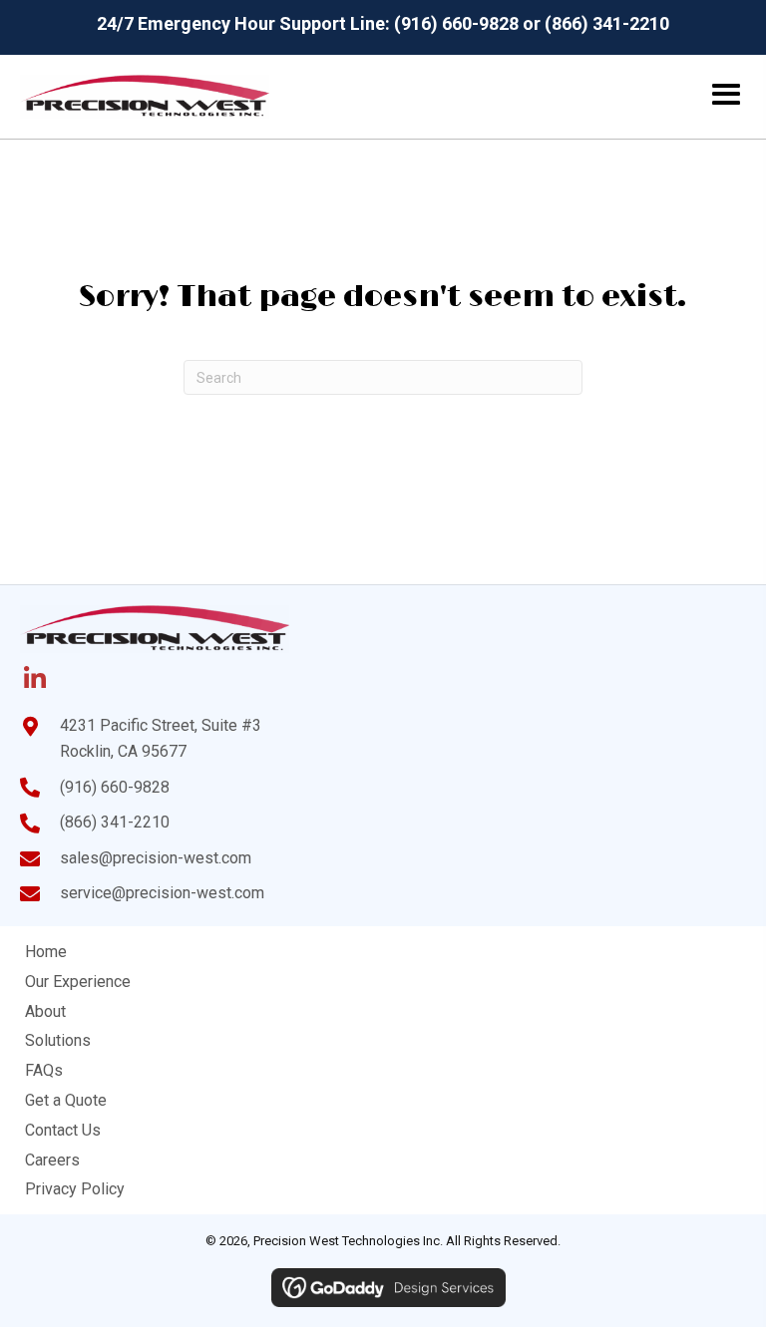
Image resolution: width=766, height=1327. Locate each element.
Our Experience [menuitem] (78, 981)
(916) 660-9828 (456, 23)
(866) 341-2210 (607, 23)
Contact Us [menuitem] (63, 1130)
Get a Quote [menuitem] (66, 1100)
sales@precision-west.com (155, 857)
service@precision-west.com (162, 892)
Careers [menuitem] (52, 1160)
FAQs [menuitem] (44, 1070)
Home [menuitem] (46, 951)
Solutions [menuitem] (58, 1040)
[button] (35, 678)
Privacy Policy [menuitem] (75, 1188)
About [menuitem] (45, 1011)
